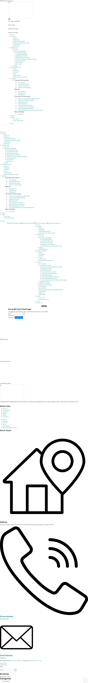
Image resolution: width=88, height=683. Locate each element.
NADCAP (10, 32)
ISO (9, 25)
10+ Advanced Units (5, 361)
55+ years (10, 21)
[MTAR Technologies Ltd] (14, 223)
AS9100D (10, 29)
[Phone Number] (44, 614)
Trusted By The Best (5, 383)
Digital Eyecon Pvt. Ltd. (35, 660)
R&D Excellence (4, 339)
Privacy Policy (3, 663)
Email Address (6, 655)
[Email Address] (16, 653)
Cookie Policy (3, 665)
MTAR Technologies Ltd (16, 660)
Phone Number (6, 616)
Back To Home (19, 317)
